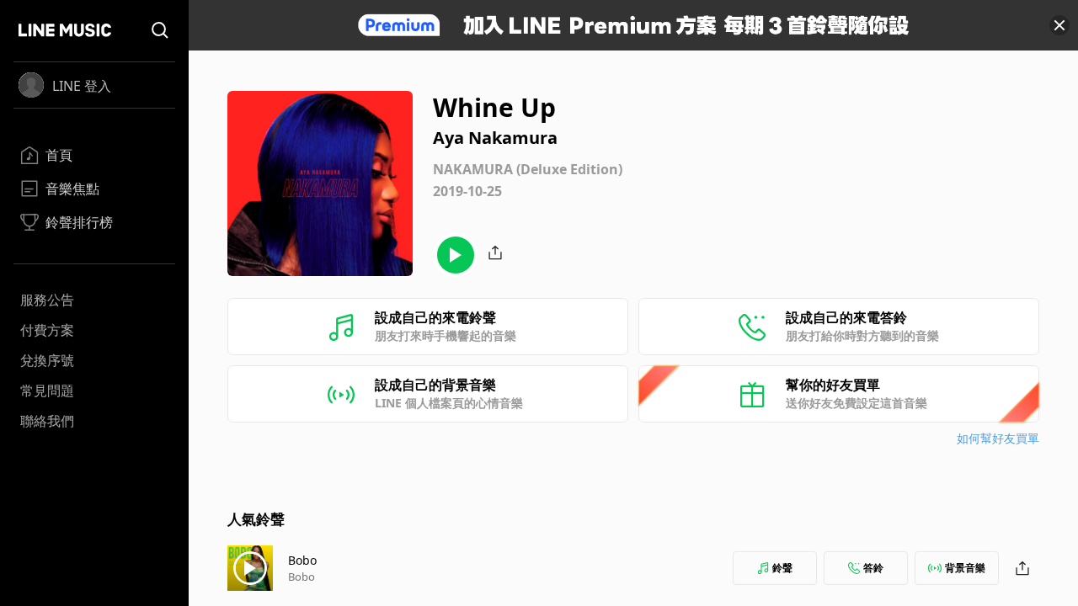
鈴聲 (782, 568)
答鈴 (873, 568)
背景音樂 (965, 568)
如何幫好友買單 (998, 438)
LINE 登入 (81, 86)
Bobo (302, 560)
